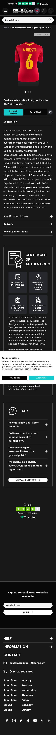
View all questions (26, 480)
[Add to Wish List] (50, 112)
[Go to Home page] (23, 11)
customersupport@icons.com (27, 663)
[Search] (49, 20)
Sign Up (26, 612)
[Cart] (51, 11)
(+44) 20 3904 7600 (21, 671)
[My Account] (44, 11)
